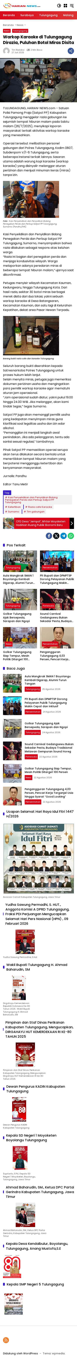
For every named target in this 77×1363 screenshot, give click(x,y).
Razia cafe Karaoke (40, 507)
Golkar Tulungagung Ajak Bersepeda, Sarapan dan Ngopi (17, 617)
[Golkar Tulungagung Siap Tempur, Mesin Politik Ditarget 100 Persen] (20, 637)
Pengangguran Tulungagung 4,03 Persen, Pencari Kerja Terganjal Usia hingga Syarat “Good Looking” (55, 655)
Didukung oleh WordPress (20, 1353)
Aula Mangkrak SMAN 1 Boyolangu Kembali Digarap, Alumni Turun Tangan (18, 579)
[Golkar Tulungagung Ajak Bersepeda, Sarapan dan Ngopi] (20, 599)
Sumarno (13, 511)
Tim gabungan (35, 511)
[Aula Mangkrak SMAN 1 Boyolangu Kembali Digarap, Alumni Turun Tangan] (20, 561)
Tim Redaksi (18, 50)
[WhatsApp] (71, 536)
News (7, 30)
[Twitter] (56, 536)
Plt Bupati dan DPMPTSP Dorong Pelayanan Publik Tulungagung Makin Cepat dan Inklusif (57, 579)
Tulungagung (20, 30)
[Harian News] (21, 5)
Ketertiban (14, 507)
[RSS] (6, 1340)
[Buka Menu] (65, 5)
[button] (59, 5)
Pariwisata (48, 605)
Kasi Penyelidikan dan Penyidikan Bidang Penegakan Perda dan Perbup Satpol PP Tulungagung (31, 500)
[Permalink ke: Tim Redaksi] (7, 51)
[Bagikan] (71, 51)
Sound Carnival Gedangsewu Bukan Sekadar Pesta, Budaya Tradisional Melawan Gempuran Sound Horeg (56, 617)
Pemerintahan (50, 567)
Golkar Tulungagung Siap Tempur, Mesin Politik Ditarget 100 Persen (17, 655)
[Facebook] (49, 536)
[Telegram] (63, 536)
